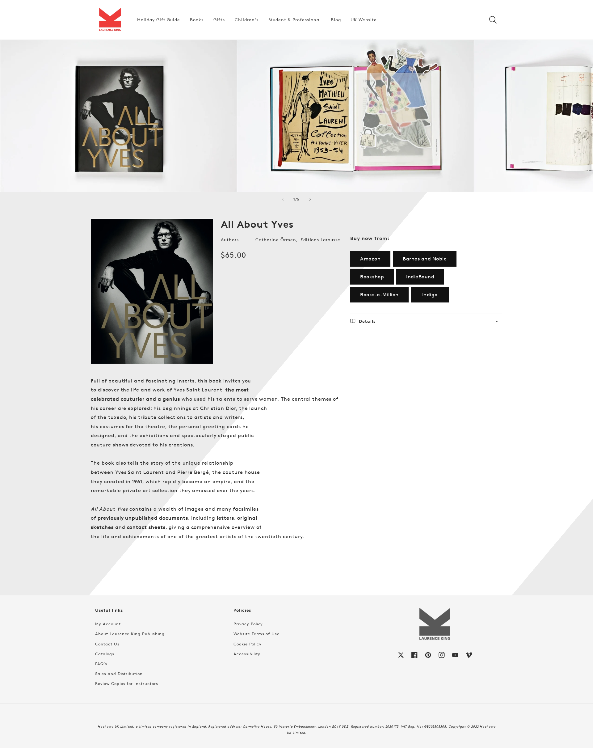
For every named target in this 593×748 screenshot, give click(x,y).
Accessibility (246, 653)
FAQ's (101, 663)
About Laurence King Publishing (130, 633)
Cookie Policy (247, 643)
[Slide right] (310, 199)
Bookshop (372, 277)
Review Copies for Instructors (126, 683)
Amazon (370, 259)
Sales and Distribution (119, 673)
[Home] (110, 20)
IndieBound (420, 277)
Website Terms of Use (256, 633)
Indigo (430, 295)
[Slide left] (283, 199)
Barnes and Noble (425, 259)
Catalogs (104, 653)
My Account (108, 623)
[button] (493, 20)
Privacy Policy (248, 623)
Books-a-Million (379, 295)
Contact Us (107, 643)
